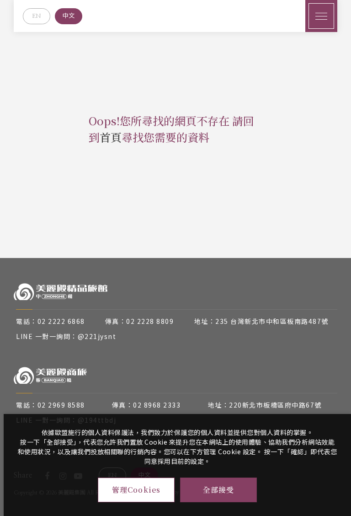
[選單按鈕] (321, 16)
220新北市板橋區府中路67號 (275, 404)
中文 (68, 16)
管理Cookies (136, 489)
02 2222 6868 (61, 321)
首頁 (111, 137)
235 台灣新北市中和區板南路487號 (272, 321)
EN (36, 16)
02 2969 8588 (61, 404)
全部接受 (218, 489)
